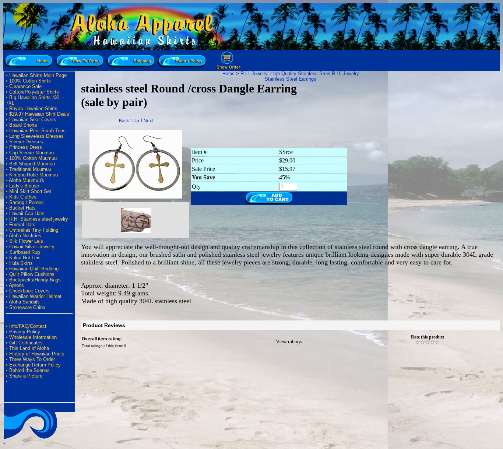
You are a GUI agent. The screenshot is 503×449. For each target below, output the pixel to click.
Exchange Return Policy (35, 365)
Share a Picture (25, 376)
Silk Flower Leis (26, 241)
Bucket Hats (22, 208)
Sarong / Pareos (26, 202)
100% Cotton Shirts (30, 81)
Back (124, 120)
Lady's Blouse (24, 186)
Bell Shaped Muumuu (32, 163)
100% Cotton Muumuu (33, 158)
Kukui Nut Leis (25, 257)
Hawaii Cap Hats (27, 213)
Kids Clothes (22, 197)
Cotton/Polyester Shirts (34, 92)
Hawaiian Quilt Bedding (34, 268)
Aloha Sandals (24, 302)
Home (228, 73)
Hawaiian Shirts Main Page (38, 75)
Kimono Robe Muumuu (33, 175)
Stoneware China (27, 307)
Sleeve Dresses (26, 141)
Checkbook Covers (29, 291)
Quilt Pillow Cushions (31, 274)
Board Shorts (23, 125)
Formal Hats (22, 224)
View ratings (289, 341)
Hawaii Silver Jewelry (31, 246)
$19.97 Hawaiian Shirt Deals (39, 114)
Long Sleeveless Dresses (36, 136)
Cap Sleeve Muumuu (31, 152)
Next (148, 120)
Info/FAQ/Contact (27, 326)
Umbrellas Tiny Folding (33, 230)
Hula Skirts (21, 263)
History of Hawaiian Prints (36, 354)
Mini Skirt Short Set (30, 191)
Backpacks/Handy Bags (35, 280)
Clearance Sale (25, 86)
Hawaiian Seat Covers (32, 119)
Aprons (16, 285)
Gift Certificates (26, 342)
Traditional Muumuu (30, 169)
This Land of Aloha (29, 348)
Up (136, 120)
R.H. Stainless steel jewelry (38, 219)
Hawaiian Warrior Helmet (35, 296)
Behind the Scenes (29, 370)
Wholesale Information (33, 337)
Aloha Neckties (25, 235)
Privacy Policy (24, 331)
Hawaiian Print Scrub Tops (37, 130)
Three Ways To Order (32, 359)
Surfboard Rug (24, 252)
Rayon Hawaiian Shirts (33, 108)
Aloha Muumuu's (26, 180)
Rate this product (427, 337)
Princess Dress (25, 147)
